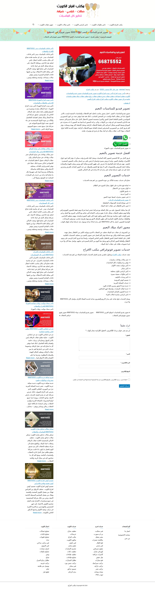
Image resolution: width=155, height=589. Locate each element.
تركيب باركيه (98, 566)
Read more (49, 80)
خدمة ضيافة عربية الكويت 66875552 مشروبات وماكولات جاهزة (40, 378)
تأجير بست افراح (119, 93)
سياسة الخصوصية (124, 535)
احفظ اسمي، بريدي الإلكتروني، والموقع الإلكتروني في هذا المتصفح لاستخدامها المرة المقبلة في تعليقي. (100, 379)
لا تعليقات (127, 103)
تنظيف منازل (71, 531)
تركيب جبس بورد (70, 563)
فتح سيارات (99, 560)
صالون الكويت (71, 540)
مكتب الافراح (116, 255)
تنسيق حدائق (71, 569)
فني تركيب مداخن (43, 543)
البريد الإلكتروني (125, 362)
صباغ (47, 557)
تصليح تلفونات (44, 537)
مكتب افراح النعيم (93, 99)
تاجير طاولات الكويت (98, 25)
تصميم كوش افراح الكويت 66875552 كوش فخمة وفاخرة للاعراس (40, 482)
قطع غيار (46, 572)
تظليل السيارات (71, 560)
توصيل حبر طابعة (43, 566)
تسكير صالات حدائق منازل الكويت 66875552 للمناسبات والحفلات (42, 430)
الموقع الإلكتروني (125, 371)
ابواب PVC (99, 575)
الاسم (128, 354)
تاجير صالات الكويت (63, 25)
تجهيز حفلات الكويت (46, 25)
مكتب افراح (90, 89)
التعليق (127, 335)
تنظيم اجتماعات (119, 96)
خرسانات (73, 534)
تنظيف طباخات (71, 554)
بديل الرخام (72, 572)
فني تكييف (72, 543)
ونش (47, 554)
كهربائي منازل (98, 551)
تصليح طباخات (71, 557)
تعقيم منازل (72, 546)
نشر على (109, 89)
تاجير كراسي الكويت (81, 25)
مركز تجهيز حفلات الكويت (117, 99)
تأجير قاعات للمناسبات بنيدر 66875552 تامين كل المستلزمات (40, 201)
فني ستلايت (99, 531)
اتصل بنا (127, 531)
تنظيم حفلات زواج (95, 96)
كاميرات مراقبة (98, 554)
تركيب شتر (99, 569)
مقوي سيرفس (98, 549)
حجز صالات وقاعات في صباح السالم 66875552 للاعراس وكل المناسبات (41, 150)
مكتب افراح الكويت (116, 25)
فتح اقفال (100, 543)
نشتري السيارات (70, 549)
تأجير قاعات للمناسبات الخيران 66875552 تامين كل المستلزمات (42, 253)
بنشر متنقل (99, 537)
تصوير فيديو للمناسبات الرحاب (118, 200)
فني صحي (99, 546)
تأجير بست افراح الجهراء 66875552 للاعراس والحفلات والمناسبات (41, 101)
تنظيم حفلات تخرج (107, 96)
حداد (47, 540)
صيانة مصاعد (98, 572)
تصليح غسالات (44, 531)
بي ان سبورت (98, 534)
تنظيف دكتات (71, 551)
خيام (47, 569)
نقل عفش (99, 557)
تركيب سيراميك (97, 563)
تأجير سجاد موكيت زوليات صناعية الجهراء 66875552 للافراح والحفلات (39, 304)
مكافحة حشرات (97, 540)
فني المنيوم (45, 546)
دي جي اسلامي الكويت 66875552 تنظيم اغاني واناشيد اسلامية (39, 330)
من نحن (127, 538)
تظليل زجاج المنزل (43, 560)
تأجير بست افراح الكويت (105, 93)
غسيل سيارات (44, 549)
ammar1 (122, 89)
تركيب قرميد (45, 563)
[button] (108, 24)
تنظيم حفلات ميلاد (82, 96)
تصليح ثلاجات (44, 534)
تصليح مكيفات (44, 551)
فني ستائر (72, 566)
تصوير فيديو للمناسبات (89, 93)
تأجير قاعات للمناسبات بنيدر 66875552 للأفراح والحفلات (40, 49)
